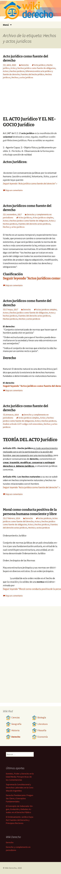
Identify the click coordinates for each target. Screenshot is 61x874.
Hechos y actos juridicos (22, 77)
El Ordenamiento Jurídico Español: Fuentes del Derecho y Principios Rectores (20, 820)
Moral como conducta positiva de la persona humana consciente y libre (30, 512)
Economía (42, 736)
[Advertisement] (42, 100)
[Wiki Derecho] (30, 11)
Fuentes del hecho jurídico (32, 74)
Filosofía (41, 730)
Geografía (16, 724)
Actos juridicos (25, 217)
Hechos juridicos (10, 318)
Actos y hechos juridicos (14, 71)
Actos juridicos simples (43, 217)
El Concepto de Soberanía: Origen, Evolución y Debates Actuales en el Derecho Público (19, 809)
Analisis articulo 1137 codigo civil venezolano (23, 424)
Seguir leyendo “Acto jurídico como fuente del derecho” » (30, 183)
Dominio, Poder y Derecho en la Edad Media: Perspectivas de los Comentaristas (20, 776)
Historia (15, 730)
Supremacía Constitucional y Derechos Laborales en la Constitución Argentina (20, 787)
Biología (41, 717)
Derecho (25, 65)
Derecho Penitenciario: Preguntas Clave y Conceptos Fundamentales (19, 798)
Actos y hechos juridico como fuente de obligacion (33, 68)
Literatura (42, 724)
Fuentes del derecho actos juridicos (34, 223)
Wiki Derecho (11, 868)
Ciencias (15, 717)
